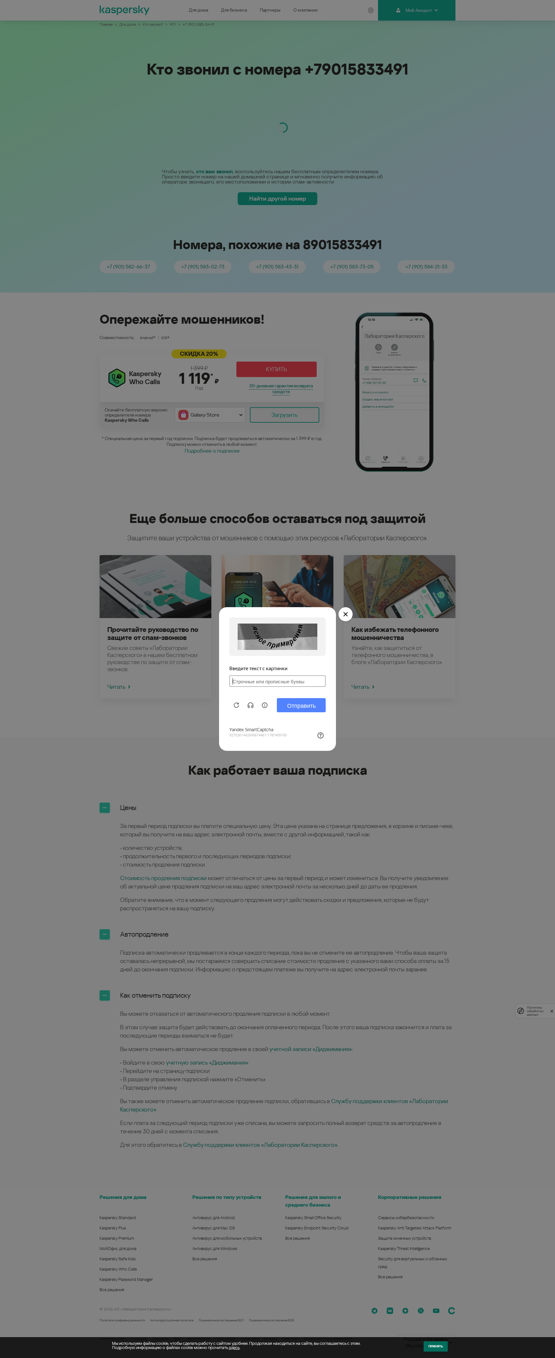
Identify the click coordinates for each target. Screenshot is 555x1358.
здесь (234, 1347)
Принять (435, 1346)
